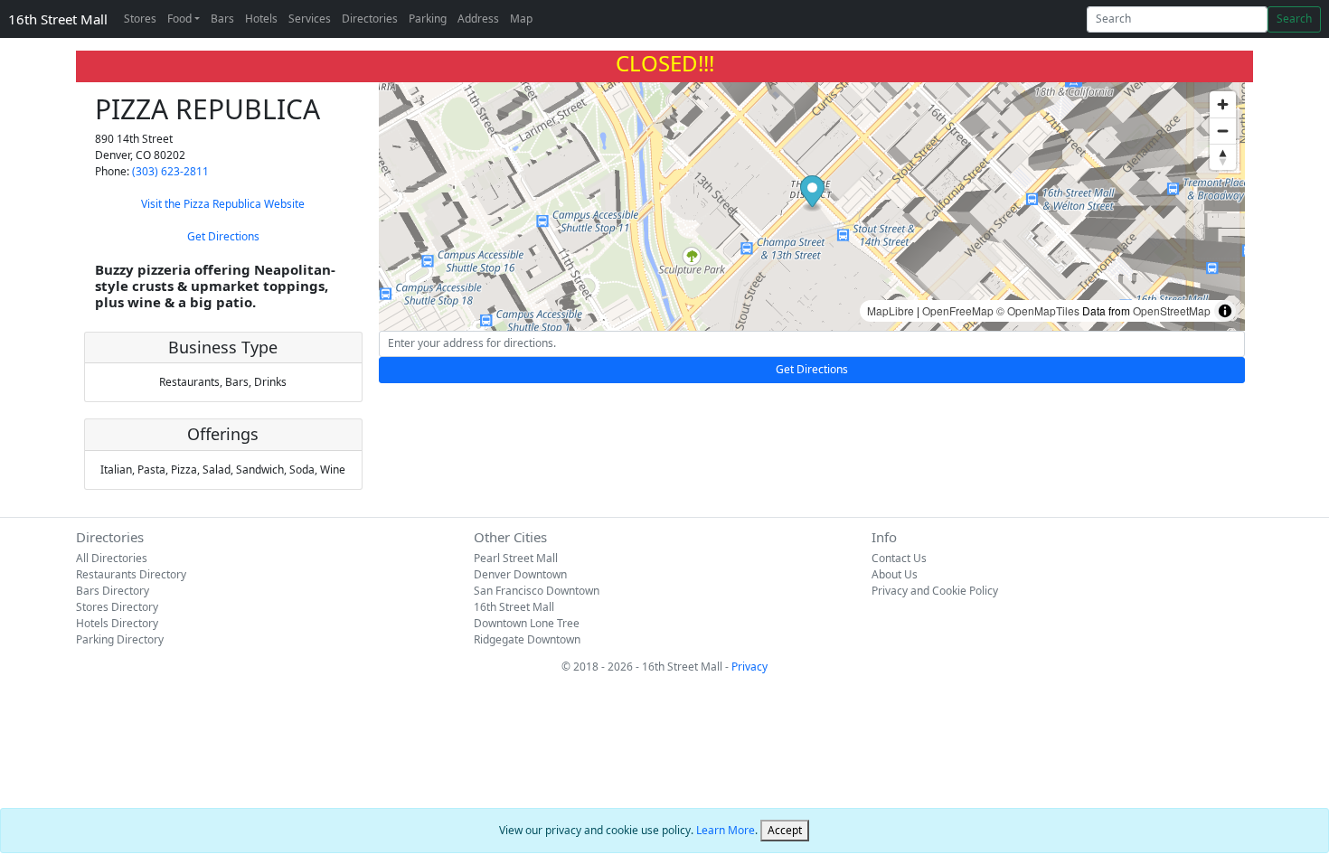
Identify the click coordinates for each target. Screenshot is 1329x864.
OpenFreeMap (958, 310)
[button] (812, 193)
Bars (222, 18)
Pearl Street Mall (516, 558)
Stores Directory (117, 607)
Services (309, 18)
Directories (370, 18)
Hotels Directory (117, 623)
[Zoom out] (1223, 130)
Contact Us (899, 558)
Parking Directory (120, 639)
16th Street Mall (58, 19)
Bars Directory (112, 590)
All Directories (111, 558)
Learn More (725, 830)
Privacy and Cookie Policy (935, 590)
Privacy (749, 666)
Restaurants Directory (131, 574)
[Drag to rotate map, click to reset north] (1223, 157)
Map (521, 18)
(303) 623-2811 (170, 171)
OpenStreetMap (1172, 310)
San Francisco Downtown (536, 590)
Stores (140, 18)
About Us (895, 574)
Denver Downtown (520, 574)
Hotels (261, 18)
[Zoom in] (1223, 104)
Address (478, 18)
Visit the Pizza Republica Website (223, 203)
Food (179, 18)
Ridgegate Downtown (527, 639)
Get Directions (223, 236)
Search (1294, 18)
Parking (428, 18)
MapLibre (890, 310)
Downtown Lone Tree (527, 623)
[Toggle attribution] (1225, 311)
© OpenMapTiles (1037, 310)
